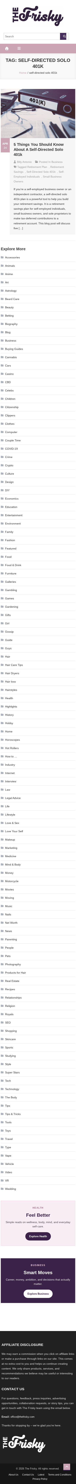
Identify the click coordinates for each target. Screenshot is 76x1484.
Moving (9, 897)
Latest (41, 1474)
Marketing (11, 847)
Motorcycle (12, 881)
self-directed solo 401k (41, 171)
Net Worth (11, 922)
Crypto (9, 465)
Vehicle (9, 1163)
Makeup (10, 839)
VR (7, 1180)
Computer (11, 432)
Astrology (11, 290)
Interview (10, 781)
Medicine (10, 856)
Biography (11, 324)
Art (7, 282)
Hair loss (10, 681)
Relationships (13, 997)
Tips (7, 1105)
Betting (9, 315)
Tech (8, 1080)
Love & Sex (12, 822)
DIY (7, 490)
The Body (11, 1097)
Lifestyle (10, 814)
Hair (7, 656)
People (9, 947)
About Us (13, 1474)
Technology (12, 1089)
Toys (8, 1130)
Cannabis (11, 357)
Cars (8, 365)
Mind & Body (13, 864)
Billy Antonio (24, 161)
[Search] (63, 36)
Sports (9, 1047)
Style (8, 1064)
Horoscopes (12, 739)
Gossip (9, 631)
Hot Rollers (12, 748)
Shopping (11, 1030)
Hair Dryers (12, 673)
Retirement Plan (37, 166)
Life (7, 806)
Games (9, 598)
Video (8, 1172)
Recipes (10, 989)
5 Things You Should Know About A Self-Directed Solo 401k (39, 149)
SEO (8, 1022)
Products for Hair (15, 972)
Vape (8, 1155)
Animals (10, 265)
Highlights (11, 706)
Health (9, 698)
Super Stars (12, 1072)
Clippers (10, 415)
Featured (10, 548)
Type (8, 1147)
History (9, 714)
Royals (9, 1014)
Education (11, 506)
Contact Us (28, 1474)
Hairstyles (11, 689)
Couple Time (13, 440)
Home (8, 731)
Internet (10, 773)
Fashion (10, 540)
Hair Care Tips (14, 664)
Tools (8, 1122)
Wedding (10, 1188)
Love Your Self (14, 831)
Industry (10, 764)
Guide (8, 640)
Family (9, 531)
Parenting (11, 939)
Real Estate (12, 980)
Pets (8, 956)
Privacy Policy (40, 1479)
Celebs (9, 390)
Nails (8, 914)
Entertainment (13, 515)
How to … (11, 756)
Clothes (9, 423)
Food (8, 556)
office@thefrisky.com (22, 1416)
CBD (8, 382)
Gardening (11, 606)
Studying (10, 1055)
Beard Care (12, 299)
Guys (8, 648)
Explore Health (38, 1236)
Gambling (11, 590)
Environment (13, 523)
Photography (13, 964)
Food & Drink (13, 565)
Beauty (9, 307)
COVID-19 (11, 448)
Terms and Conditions (59, 1474)
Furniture (10, 573)
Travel (9, 1139)
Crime (8, 457)
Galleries (10, 581)
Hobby (9, 723)
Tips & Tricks (13, 1114)
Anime (9, 274)
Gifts (8, 615)
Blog (8, 332)
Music (8, 906)
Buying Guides (14, 348)
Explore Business (38, 1293)
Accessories (12, 257)
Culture (9, 473)
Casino (9, 373)
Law (7, 789)
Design (9, 482)
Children (10, 398)
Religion (10, 1005)
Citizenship (12, 407)
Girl (7, 623)
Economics (12, 498)
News (8, 931)
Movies (9, 889)
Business (57, 161)
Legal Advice (13, 798)
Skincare (10, 1039)
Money (9, 872)
